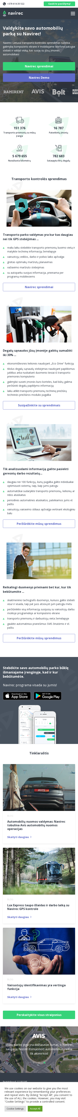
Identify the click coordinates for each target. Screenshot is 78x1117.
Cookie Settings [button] (15, 1108)
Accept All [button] (35, 1108)
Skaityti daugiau (18, 837)
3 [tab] (44, 1063)
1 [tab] (33, 1063)
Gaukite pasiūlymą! (59, 3)
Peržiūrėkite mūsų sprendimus (39, 524)
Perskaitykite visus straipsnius (39, 1015)
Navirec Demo (39, 78)
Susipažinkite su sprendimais (39, 405)
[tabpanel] (39, 1046)
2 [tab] (39, 1063)
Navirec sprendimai (39, 66)
